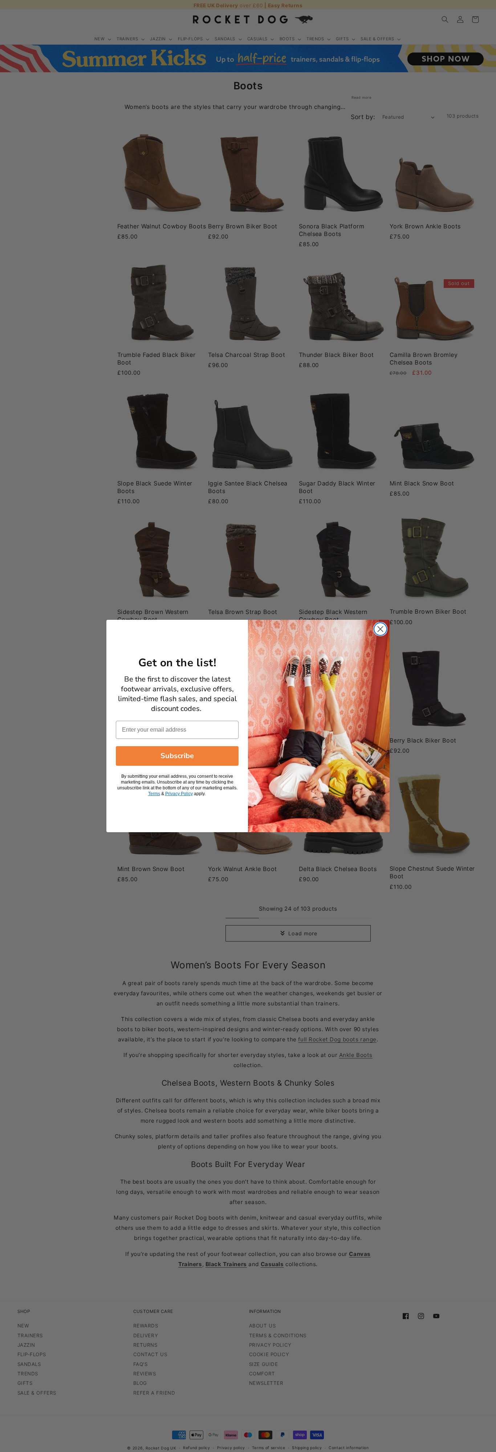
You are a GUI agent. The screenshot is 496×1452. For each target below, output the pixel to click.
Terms (154, 793)
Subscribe (177, 756)
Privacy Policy (179, 793)
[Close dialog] (380, 629)
